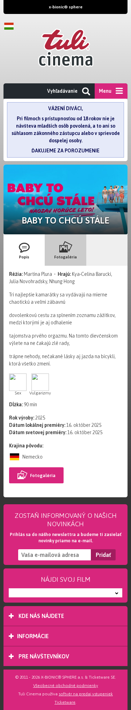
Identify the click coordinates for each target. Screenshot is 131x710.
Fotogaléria (43, 475)
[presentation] (24, 250)
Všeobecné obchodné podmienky (65, 685)
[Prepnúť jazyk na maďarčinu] (10, 26)
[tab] (24, 250)
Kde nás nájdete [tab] (40, 616)
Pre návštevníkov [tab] (43, 656)
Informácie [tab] (33, 636)
